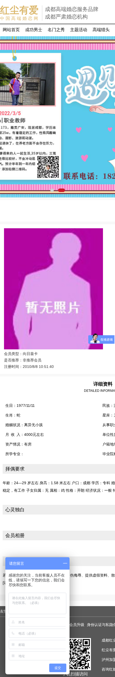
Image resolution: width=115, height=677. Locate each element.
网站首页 (11, 29)
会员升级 (76, 624)
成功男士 (33, 29)
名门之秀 (56, 29)
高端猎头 (101, 29)
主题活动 (78, 29)
